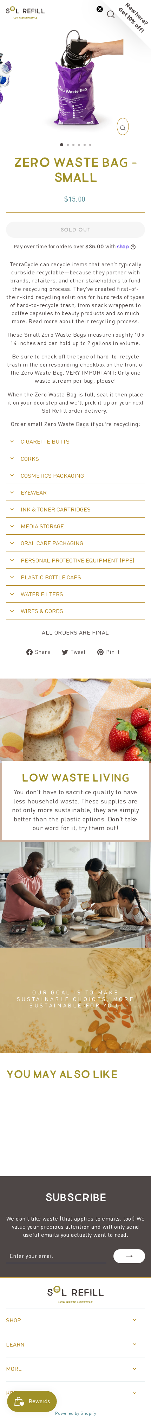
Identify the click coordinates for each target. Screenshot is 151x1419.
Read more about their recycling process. (83, 321)
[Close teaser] (99, 9)
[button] (126, 24)
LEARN (15, 1344)
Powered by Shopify (75, 1413)
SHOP (13, 1320)
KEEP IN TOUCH (27, 1392)
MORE (14, 1368)
